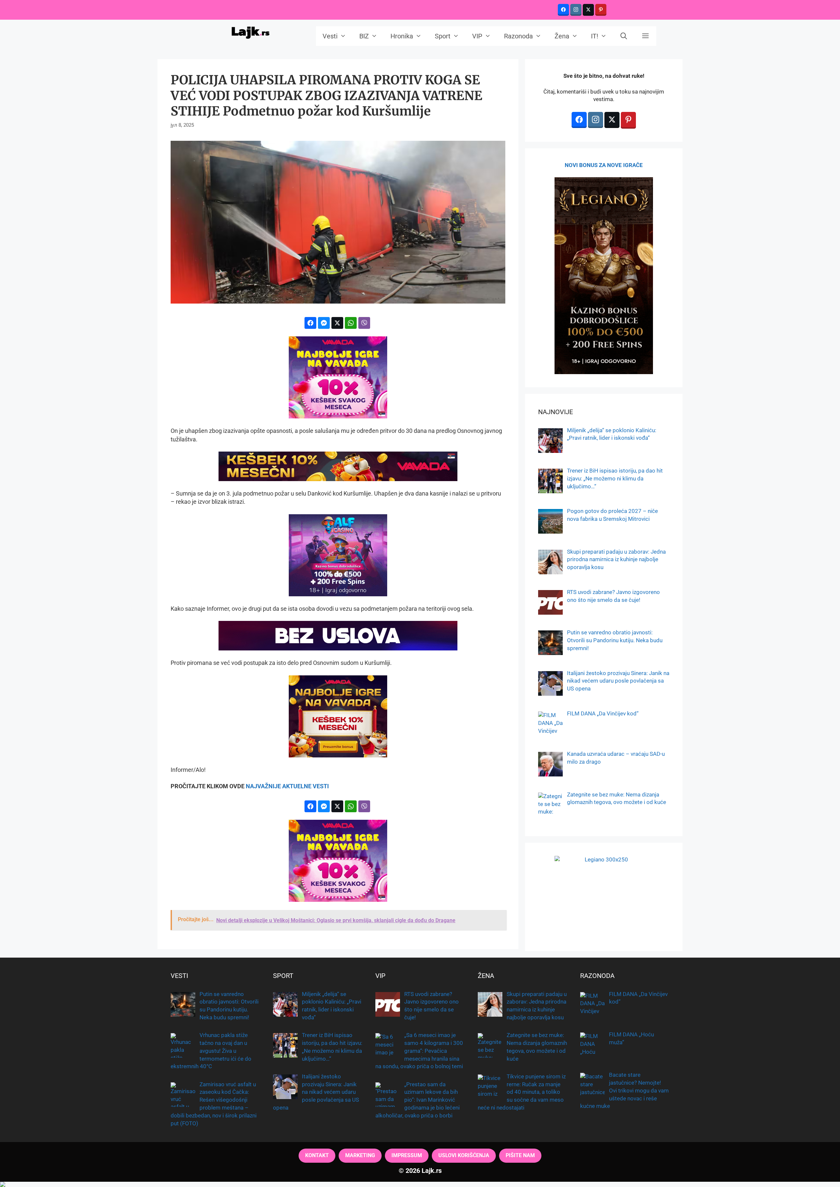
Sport (443, 36)
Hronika (401, 36)
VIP (477, 36)
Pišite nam (520, 1155)
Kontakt (317, 1155)
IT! (594, 36)
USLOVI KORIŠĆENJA (463, 1155)
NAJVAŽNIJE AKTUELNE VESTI (287, 786)
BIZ (364, 36)
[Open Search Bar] (624, 36)
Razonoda (518, 36)
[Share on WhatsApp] (351, 323)
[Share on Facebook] (310, 323)
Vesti (330, 36)
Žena (562, 36)
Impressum (406, 1155)
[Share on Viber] (364, 323)
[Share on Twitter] (337, 323)
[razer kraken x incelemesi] (420, 1184)
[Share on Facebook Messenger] (324, 323)
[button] (645, 36)
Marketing (360, 1155)
